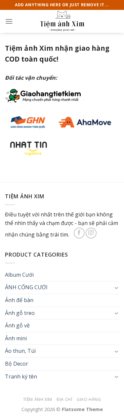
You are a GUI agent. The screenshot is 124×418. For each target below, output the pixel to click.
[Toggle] (116, 288)
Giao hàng (89, 399)
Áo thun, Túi (20, 350)
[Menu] (9, 21)
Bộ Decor (16, 363)
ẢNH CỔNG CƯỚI (26, 287)
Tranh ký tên (21, 376)
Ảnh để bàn (19, 300)
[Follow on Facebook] (79, 233)
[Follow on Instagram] (91, 233)
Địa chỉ (64, 399)
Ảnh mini (16, 338)
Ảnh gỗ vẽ (17, 325)
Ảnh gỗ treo (20, 313)
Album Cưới (19, 274)
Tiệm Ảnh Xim (37, 399)
